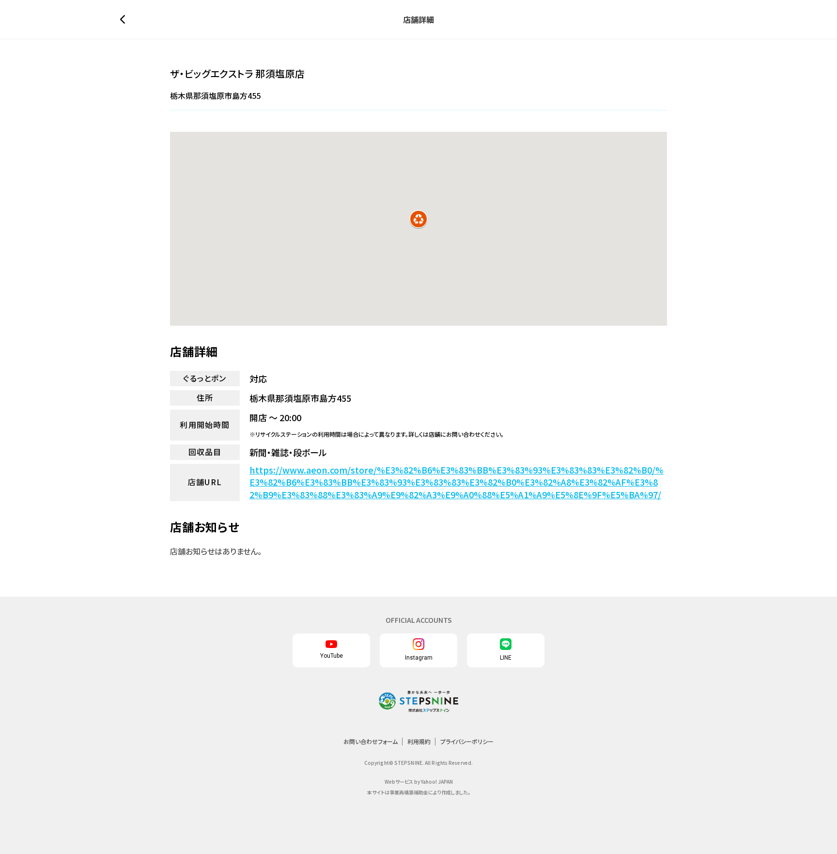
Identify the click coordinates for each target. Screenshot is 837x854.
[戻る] (125, 19)
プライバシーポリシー (467, 741)
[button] (418, 219)
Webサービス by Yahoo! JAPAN (419, 781)
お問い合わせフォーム (370, 741)
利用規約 (419, 741)
